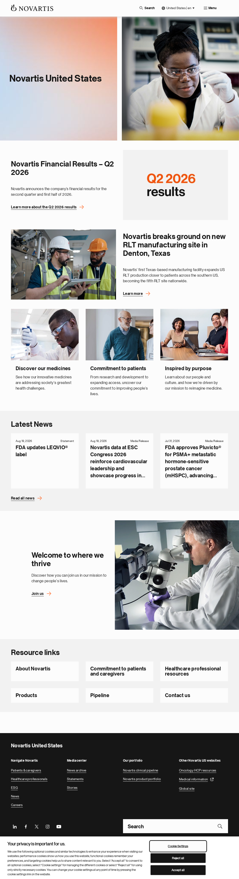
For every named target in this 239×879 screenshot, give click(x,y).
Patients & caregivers (26, 770)
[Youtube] (58, 826)
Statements (75, 779)
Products (26, 695)
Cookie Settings (178, 846)
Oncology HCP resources (197, 770)
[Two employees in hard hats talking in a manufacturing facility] (63, 264)
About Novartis (33, 668)
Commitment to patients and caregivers (118, 671)
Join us (38, 594)
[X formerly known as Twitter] (36, 826)
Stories (72, 787)
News (15, 796)
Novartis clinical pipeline (140, 770)
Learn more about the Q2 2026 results (44, 207)
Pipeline (99, 695)
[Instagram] (47, 826)
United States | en (178, 8)
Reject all (178, 858)
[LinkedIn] (14, 826)
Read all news (23, 498)
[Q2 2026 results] (175, 185)
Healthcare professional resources (193, 671)
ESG (14, 787)
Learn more (133, 294)
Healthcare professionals (29, 779)
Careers (17, 805)
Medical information (193, 779)
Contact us (177, 695)
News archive (76, 770)
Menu (212, 8)
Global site (186, 788)
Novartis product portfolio (142, 779)
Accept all (178, 870)
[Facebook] (25, 826)
